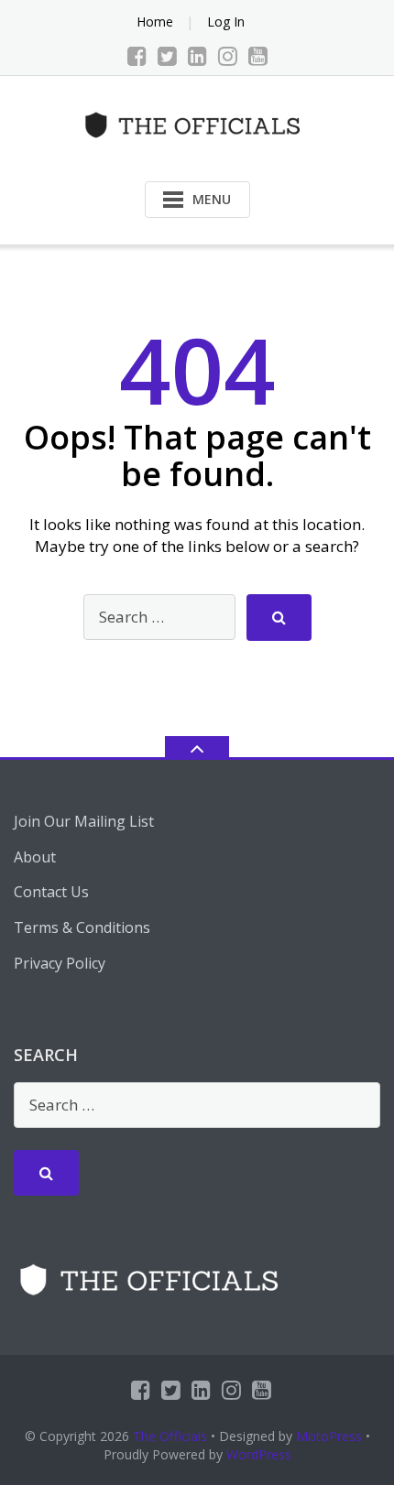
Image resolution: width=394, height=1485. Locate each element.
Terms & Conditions (82, 927)
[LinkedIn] (197, 56)
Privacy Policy (59, 963)
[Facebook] (137, 56)
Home (155, 21)
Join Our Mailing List (84, 821)
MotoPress (329, 1436)
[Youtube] (258, 56)
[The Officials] (197, 123)
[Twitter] (167, 56)
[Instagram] (227, 56)
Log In (226, 21)
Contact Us (51, 892)
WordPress (258, 1454)
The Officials (170, 1436)
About (35, 857)
